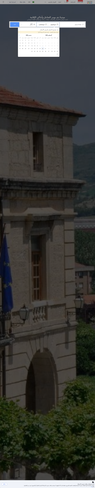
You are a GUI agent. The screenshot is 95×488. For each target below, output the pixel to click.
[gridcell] (42, 40)
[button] (58, 35)
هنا (91, 486)
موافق (4, 484)
